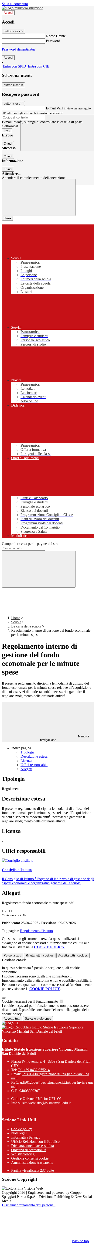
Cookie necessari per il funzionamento (30, 1001)
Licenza (26, 761)
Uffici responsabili (34, 765)
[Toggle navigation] (38, 197)
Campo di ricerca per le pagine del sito (30, 544)
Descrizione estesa (34, 756)
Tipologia (27, 752)
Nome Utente (56, 36)
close (7, 218)
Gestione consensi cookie (29, 1158)
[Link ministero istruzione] (22, 8)
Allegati (26, 769)
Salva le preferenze (38, 1018)
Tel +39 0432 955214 (34, 1070)
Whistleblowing (22, 1154)
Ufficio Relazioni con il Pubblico (35, 1141)
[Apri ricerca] (57, 132)
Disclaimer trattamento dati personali (28, 1205)
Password (53, 41)
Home (15, 618)
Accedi (8, 12)
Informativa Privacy (25, 1137)
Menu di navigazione (64, 738)
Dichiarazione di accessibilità (32, 1146)
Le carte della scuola (26, 626)
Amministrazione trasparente (32, 1162)
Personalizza (12, 955)
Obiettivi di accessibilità (28, 1150)
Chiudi (8, 143)
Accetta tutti (73, 955)
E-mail (51, 108)
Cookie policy (21, 1129)
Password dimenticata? (18, 49)
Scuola (16, 622)
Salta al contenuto (15, 4)
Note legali (19, 1133)
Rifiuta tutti (40, 955)
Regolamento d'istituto (36, 931)
